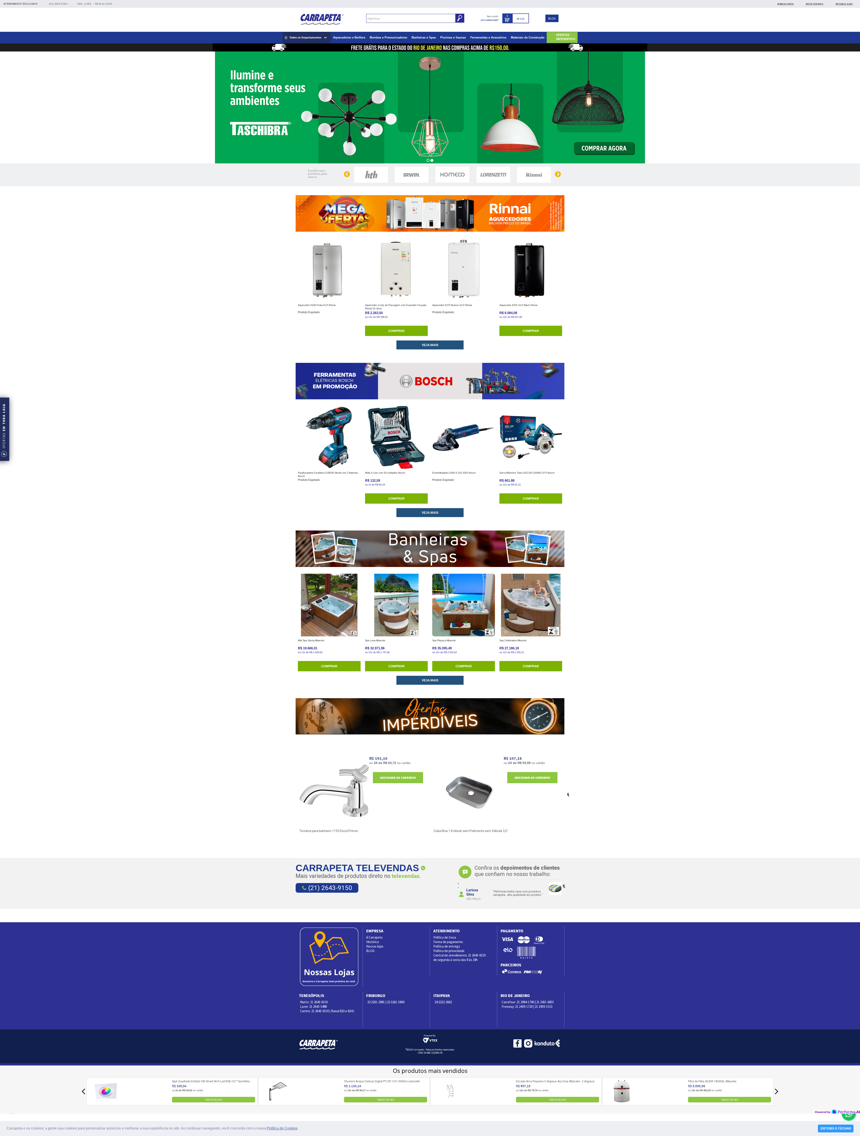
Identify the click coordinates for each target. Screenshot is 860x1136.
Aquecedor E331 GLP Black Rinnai (518, 305)
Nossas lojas (374, 946)
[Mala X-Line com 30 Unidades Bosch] (396, 437)
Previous (457, 885)
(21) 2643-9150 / (58, 3)
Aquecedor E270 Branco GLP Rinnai (452, 305)
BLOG (552, 18)
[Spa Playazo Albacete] (463, 605)
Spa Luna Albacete (375, 640)
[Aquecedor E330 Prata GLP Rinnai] (329, 269)
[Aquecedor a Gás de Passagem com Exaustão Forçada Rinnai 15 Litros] (396, 269)
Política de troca (444, 937)
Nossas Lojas (844, 3)
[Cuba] (469, 791)
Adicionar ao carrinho (398, 778)
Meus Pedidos (814, 3)
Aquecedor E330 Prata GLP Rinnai (316, 305)
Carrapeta (322, 19)
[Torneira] (334, 791)
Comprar (396, 331)
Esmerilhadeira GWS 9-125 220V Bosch (454, 472)
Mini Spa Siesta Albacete (311, 640)
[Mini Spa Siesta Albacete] (329, 605)
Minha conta (785, 3)
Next (563, 885)
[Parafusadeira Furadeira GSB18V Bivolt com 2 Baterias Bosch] (329, 437)
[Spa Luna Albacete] (396, 605)
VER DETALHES (213, 1099)
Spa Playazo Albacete (444, 640)
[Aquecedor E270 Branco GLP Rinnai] (463, 269)
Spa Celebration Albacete (513, 640)
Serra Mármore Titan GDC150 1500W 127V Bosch (527, 472)
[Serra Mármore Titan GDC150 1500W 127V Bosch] (530, 437)
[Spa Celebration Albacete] (530, 605)
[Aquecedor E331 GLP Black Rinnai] (530, 269)
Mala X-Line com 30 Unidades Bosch (385, 472)
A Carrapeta (374, 937)
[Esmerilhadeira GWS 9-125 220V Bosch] (463, 437)
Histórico (372, 942)
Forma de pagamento (448, 942)
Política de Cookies (282, 1128)
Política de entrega (446, 946)
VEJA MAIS (430, 345)
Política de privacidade (448, 951)
